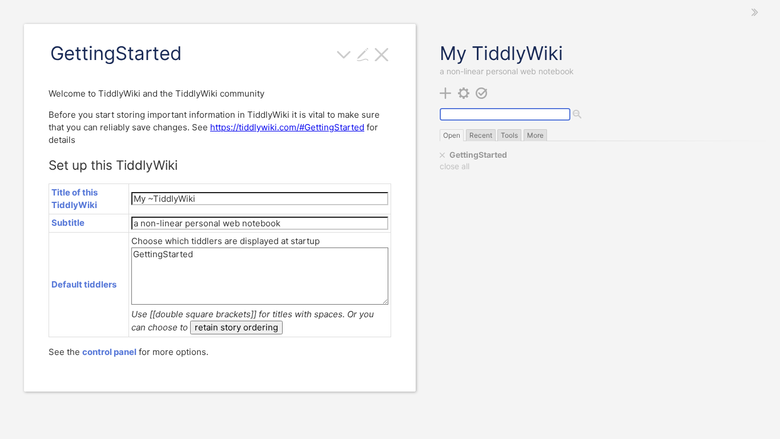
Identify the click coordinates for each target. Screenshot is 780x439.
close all (454, 166)
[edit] (362, 53)
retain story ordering (236, 327)
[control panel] (464, 92)
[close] (442, 155)
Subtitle (68, 222)
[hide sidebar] (754, 12)
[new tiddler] (446, 92)
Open (451, 135)
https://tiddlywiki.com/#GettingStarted (287, 127)
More (535, 135)
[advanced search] (577, 115)
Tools (509, 135)
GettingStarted (478, 154)
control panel (109, 351)
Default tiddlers (83, 284)
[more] (344, 53)
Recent (480, 135)
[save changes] (482, 92)
